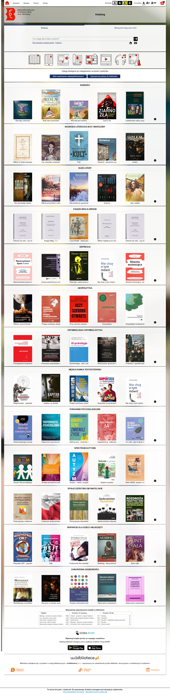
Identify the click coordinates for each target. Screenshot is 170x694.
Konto (45, 3)
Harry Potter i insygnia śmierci (48, 620)
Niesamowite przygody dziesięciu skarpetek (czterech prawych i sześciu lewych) (62, 624)
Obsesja (103, 616)
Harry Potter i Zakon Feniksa (48, 622)
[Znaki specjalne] (136, 43)
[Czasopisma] (78, 66)
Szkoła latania (74, 620)
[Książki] (35, 66)
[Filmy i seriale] (106, 66)
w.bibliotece (73, 663)
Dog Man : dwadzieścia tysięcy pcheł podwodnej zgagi (117, 620)
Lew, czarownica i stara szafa (48, 618)
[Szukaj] (136, 39)
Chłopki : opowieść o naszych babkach (81, 616)
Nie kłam (103, 622)
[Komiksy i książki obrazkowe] (92, 66)
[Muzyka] (121, 66)
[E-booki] (49, 66)
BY (129, 3)
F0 (144, 3)
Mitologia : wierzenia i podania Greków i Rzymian (53, 616)
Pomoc (36, 3)
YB (124, 3)
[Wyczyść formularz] (131, 43)
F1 (148, 3)
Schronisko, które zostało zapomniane (81, 624)
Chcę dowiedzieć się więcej (73, 692)
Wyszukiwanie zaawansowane (43, 43)
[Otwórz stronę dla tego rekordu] (23, 110)
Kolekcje (58, 43)
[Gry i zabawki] (135, 66)
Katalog (44, 28)
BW (119, 3)
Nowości (16, 3)
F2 (154, 3)
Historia (26, 3)
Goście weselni (105, 624)
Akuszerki (104, 618)
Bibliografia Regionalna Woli (125, 28)
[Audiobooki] (63, 66)
